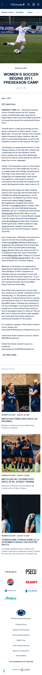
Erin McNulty (13, 242)
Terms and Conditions (21, 635)
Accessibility (21, 656)
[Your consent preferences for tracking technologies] (4, 671)
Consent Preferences (21, 630)
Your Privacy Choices (21, 645)
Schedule (20, 12)
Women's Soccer (8, 415)
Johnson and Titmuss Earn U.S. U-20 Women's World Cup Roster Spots (21, 542)
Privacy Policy (21, 624)
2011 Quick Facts (8, 104)
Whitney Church (18, 258)
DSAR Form (21, 640)
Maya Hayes (13, 255)
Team (29, 12)
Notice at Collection (21, 651)
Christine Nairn (7, 213)
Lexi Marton (16, 205)
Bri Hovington (12, 221)
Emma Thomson (25, 200)
